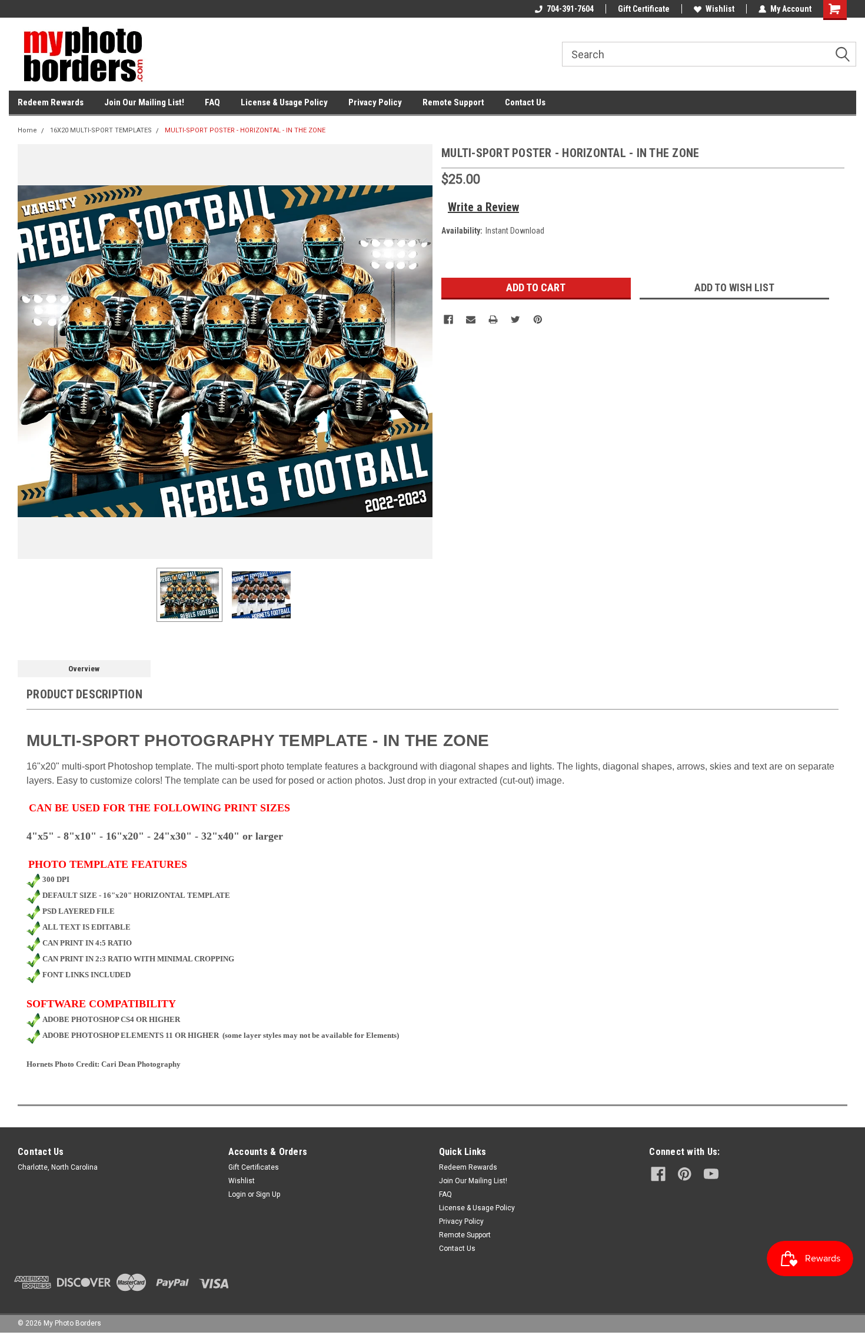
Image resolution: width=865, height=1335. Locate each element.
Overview (83, 668)
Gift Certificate (644, 9)
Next (420, 351)
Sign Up (268, 1194)
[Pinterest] (538, 319)
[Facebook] (448, 319)
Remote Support (453, 102)
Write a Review (483, 207)
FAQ (212, 102)
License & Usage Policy (284, 102)
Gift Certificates (253, 1167)
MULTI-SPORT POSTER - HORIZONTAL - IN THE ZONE (245, 130)
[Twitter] (515, 319)
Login (237, 1194)
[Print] (493, 319)
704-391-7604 (570, 9)
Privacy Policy (375, 102)
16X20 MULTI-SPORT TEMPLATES (101, 130)
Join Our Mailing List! (144, 102)
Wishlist (720, 9)
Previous (29, 351)
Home (27, 130)
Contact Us (525, 102)
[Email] (470, 319)
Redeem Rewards (51, 102)
